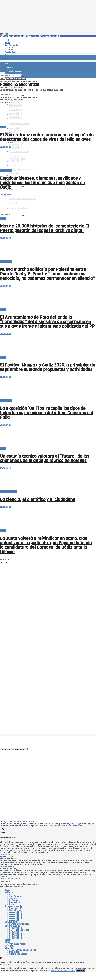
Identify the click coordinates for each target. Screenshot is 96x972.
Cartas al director (8, 491)
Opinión (8, 942)
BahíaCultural (11, 922)
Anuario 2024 (15, 914)
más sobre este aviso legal (70, 826)
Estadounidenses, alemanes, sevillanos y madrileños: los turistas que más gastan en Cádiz (42, 182)
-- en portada (6, 170)
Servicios (9, 948)
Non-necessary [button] (7, 866)
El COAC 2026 (15, 130)
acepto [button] (54, 826)
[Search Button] (23, 186)
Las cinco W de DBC (14, 739)
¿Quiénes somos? (13, 737)
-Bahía (3, 127)
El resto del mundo (11, 92)
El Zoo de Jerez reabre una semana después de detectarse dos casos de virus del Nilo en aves (47, 137)
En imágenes (11, 946)
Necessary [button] (5, 854)
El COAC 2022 (15, 938)
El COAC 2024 (15, 934)
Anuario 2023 (15, 916)
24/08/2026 (5, 559)
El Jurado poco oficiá (19, 930)
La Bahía (9, 892)
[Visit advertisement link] (6, 64)
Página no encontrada (16, 78)
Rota (11, 904)
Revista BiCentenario (19, 924)
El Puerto (13, 900)
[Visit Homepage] (24, 51)
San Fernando (15, 896)
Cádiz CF (9, 940)
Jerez (12, 894)
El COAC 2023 (15, 145)
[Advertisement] (48, 16)
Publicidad (14, 173)
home (2, 78)
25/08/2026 (5, 147)
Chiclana (13, 898)
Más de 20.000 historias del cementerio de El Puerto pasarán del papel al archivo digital (44, 228)
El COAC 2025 (15, 932)
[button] (14, 749)
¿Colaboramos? (12, 745)
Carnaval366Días (10, 127)
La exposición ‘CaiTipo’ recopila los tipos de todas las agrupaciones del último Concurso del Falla (46, 412)
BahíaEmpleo (15, 910)
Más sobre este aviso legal (63, 970)
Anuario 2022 (15, 918)
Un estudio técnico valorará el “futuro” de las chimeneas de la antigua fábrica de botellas (44, 458)
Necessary (8, 856)
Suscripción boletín (18, 954)
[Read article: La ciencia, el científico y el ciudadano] (48, 480)
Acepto (80, 970)
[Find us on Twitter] (1, 958)
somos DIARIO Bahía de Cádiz (22, 169)
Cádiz (7, 890)
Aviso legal (10, 743)
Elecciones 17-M (16, 908)
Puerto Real (14, 902)
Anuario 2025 (15, 102)
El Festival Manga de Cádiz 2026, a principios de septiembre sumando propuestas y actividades (47, 367)
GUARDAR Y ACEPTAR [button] (10, 878)
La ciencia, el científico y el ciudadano (37, 499)
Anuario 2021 (15, 920)
